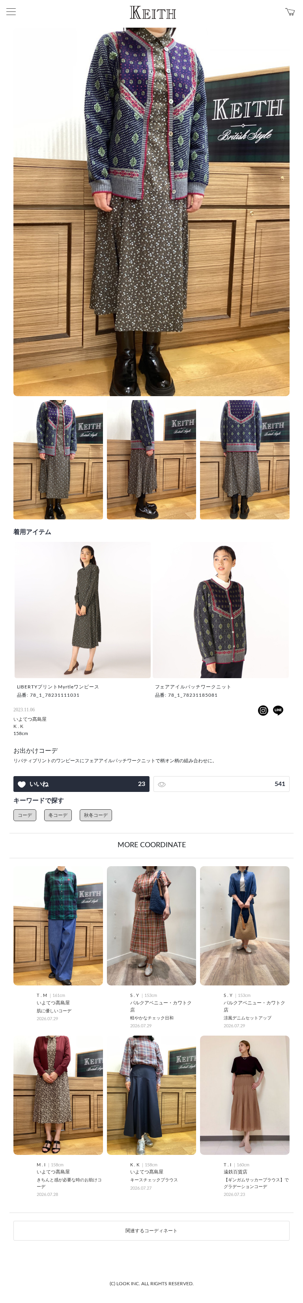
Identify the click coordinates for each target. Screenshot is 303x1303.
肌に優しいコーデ (54, 1011)
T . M (42, 995)
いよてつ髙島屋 (30, 719)
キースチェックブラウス (154, 1180)
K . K (18, 726)
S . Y (135, 995)
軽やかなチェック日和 (152, 1018)
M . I (42, 1165)
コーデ (25, 815)
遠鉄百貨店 (235, 1172)
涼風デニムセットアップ (247, 1018)
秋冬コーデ (96, 815)
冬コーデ (58, 815)
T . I (228, 1165)
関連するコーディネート (151, 1230)
